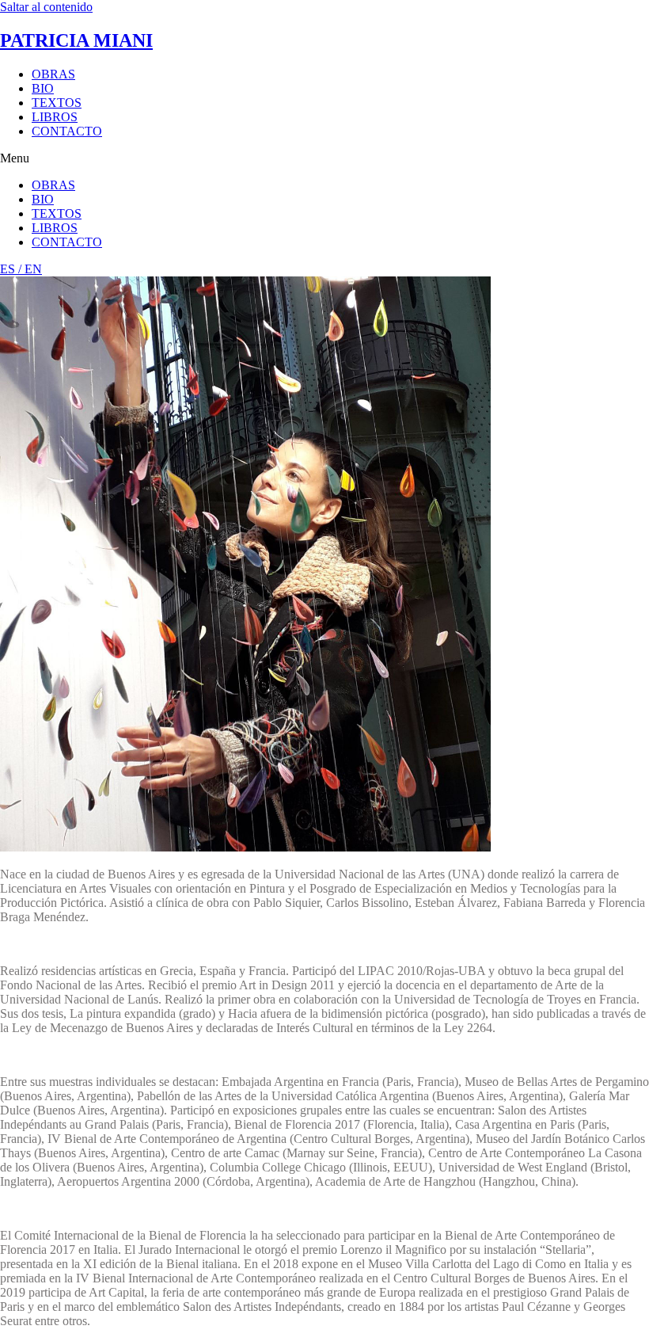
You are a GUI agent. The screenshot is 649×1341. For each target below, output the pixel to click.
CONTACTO (67, 131)
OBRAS (53, 74)
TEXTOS (57, 102)
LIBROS (55, 117)
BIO (43, 88)
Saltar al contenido (46, 6)
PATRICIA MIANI (76, 40)
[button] (324, 158)
